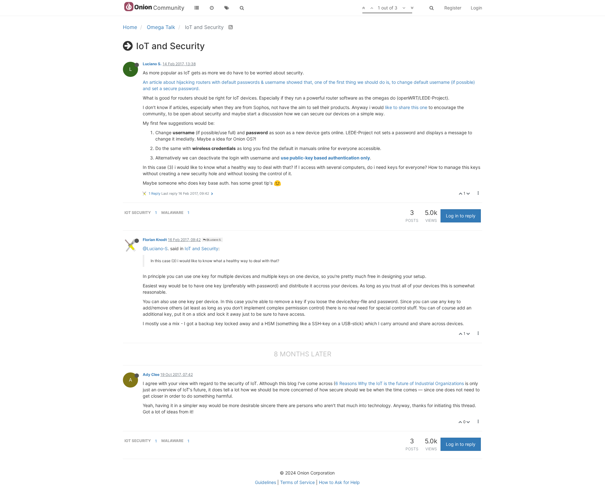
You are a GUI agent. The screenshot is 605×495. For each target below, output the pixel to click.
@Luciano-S (155, 248)
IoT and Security (201, 248)
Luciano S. (152, 63)
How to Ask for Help (339, 482)
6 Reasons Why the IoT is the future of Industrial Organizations (399, 383)
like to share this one (406, 107)
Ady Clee (151, 374)
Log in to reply (460, 215)
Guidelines (265, 482)
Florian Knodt (155, 239)
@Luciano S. (213, 239)
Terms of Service (297, 482)
